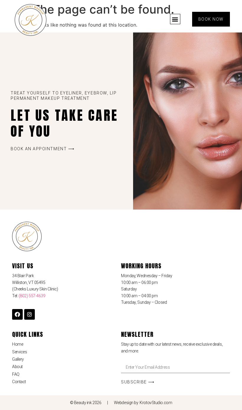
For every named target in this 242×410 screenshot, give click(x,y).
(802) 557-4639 (32, 295)
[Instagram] (29, 314)
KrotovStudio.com (156, 402)
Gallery (18, 359)
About (17, 366)
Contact (19, 381)
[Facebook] (17, 314)
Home (17, 344)
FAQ (15, 374)
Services (19, 351)
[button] (175, 19)
